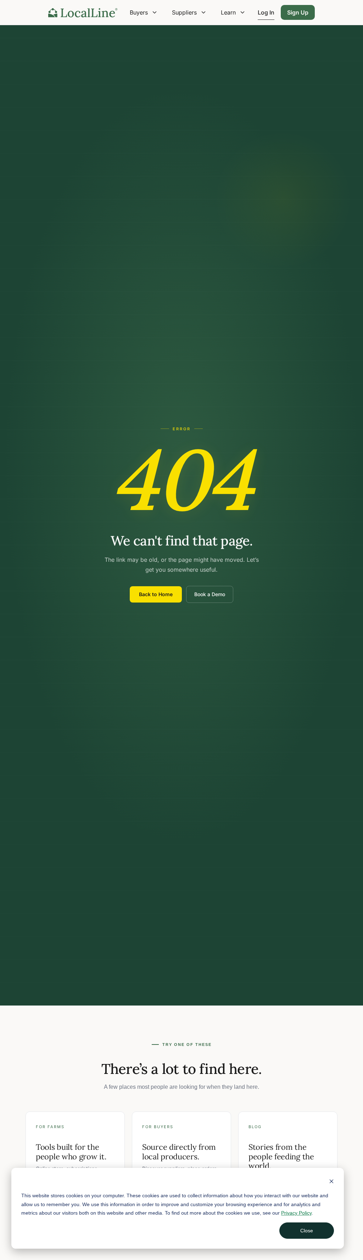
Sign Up (297, 12)
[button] (143, 12)
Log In (266, 12)
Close (306, 1230)
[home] (83, 12)
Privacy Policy (296, 1213)
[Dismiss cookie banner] (331, 1182)
